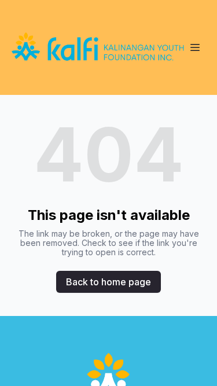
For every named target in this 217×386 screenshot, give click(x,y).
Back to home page (108, 282)
